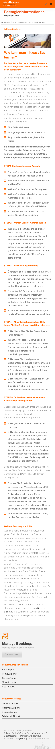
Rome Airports (9, 674)
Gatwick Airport (10, 703)
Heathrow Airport (10, 708)
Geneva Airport (9, 678)
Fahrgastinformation (25, 22)
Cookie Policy (26, 733)
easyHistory (21, 738)
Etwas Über (10, 22)
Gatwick (41, 608)
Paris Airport (8, 669)
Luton (21, 611)
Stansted (8, 611)
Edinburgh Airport (11, 716)
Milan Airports (9, 682)
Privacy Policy (11, 733)
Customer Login (11, 654)
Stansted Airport (10, 712)
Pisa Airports (8, 686)
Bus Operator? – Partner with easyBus (22, 736)
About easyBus (41, 733)
